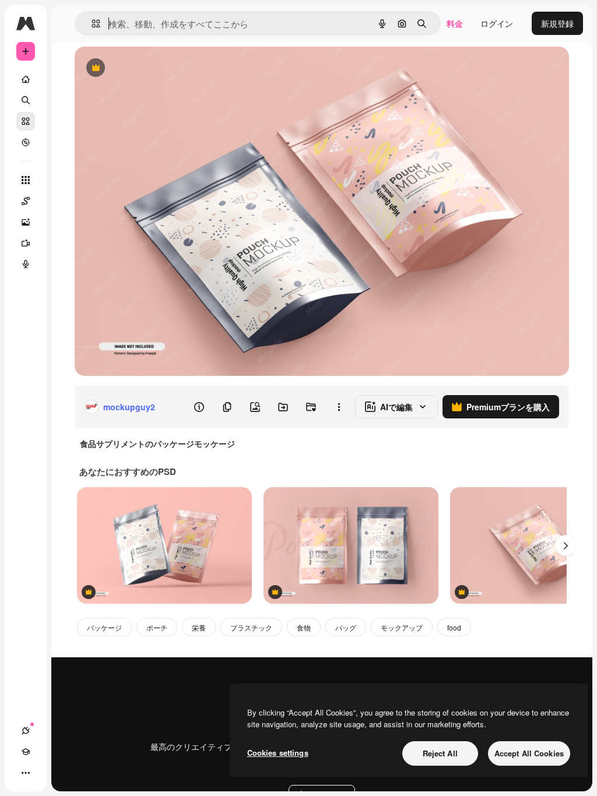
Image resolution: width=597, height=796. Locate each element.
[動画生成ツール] (25, 243)
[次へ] (565, 545)
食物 (304, 627)
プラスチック (251, 627)
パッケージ (104, 627)
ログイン (496, 23)
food (454, 627)
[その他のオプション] (338, 406)
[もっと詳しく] (25, 142)
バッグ (345, 627)
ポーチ (156, 627)
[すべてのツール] (25, 180)
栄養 (199, 627)
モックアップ (402, 627)
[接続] (25, 730)
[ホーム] (25, 79)
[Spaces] (25, 201)
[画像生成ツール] (25, 222)
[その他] (25, 772)
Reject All (440, 753)
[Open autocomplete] (91, 23)
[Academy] (25, 751)
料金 (455, 23)
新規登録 (557, 23)
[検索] (25, 100)
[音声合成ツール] (25, 264)
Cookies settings (277, 752)
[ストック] (25, 121)
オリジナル (155, 68)
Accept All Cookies (529, 753)
